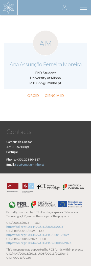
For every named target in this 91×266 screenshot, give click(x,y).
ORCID (33, 95)
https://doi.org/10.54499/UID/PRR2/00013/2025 (38, 243)
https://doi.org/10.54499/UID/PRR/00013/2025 (38, 235)
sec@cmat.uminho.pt (29, 164)
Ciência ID (54, 95)
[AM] (45, 33)
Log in (64, 7)
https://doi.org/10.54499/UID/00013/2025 (34, 227)
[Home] (9, 7)
